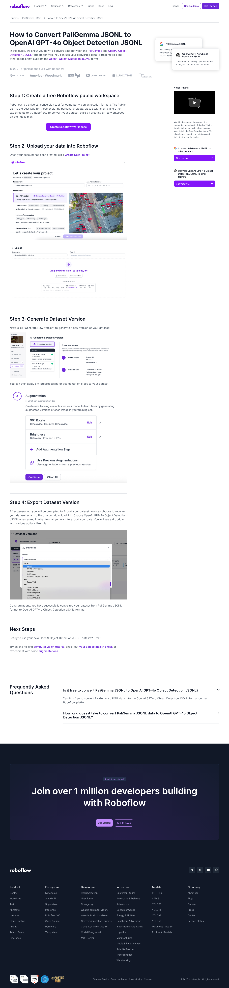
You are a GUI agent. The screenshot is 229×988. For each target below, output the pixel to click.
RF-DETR (157, 892)
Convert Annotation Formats (96, 921)
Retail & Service (125, 949)
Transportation (124, 954)
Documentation (89, 892)
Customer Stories (126, 892)
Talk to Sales (124, 823)
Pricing (90, 6)
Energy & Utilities (126, 915)
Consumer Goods (126, 909)
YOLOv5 (156, 921)
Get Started (210, 6)
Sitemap (148, 979)
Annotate (15, 909)
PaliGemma (95, 50)
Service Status (196, 921)
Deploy (13, 892)
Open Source (52, 921)
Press (191, 909)
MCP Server (87, 937)
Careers (192, 904)
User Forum (87, 898)
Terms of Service (101, 979)
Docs (101, 6)
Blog (110, 6)
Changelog (87, 904)
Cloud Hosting (17, 921)
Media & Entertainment (129, 943)
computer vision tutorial (49, 646)
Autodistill (50, 898)
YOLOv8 (156, 915)
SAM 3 (155, 898)
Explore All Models (162, 932)
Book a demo (191, 6)
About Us (193, 892)
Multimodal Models (162, 926)
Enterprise (15, 937)
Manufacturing (124, 937)
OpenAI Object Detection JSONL (69, 58)
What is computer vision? (94, 909)
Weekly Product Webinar (94, 915)
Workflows (15, 898)
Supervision (51, 904)
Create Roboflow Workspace (68, 126)
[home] (20, 6)
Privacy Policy (135, 979)
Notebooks (51, 892)
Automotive (123, 904)
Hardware (50, 926)
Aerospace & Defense (128, 898)
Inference (50, 909)
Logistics (121, 932)
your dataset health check (96, 646)
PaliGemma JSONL (32, 18)
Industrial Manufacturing (130, 926)
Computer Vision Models (94, 926)
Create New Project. (77, 154)
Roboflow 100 (52, 915)
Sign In (175, 6)
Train (12, 904)
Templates (51, 932)
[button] (40, 6)
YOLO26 (156, 904)
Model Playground (91, 932)
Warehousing (124, 960)
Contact (192, 915)
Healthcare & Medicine (129, 921)
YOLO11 (156, 909)
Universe (14, 915)
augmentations (48, 651)
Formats (14, 18)
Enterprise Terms (119, 979)
